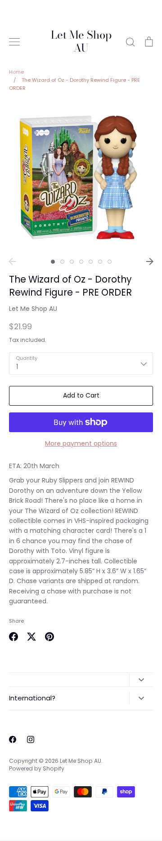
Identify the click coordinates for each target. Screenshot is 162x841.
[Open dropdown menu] (141, 679)
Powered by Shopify (36, 768)
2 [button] (62, 262)
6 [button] (100, 262)
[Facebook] (13, 739)
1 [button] (53, 262)
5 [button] (91, 262)
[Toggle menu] (14, 41)
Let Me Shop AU (81, 42)
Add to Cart (81, 395)
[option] (81, 177)
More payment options (81, 443)
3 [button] (72, 262)
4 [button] (81, 262)
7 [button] (110, 262)
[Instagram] (31, 739)
